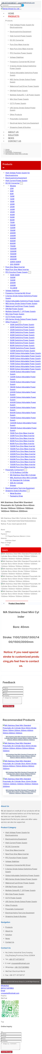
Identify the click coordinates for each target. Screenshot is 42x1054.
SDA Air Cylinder (16, 483)
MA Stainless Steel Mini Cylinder (23, 475)
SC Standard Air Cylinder (20, 480)
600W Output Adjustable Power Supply (25, 361)
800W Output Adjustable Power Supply (25, 366)
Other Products (16, 114)
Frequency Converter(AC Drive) (22, 62)
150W (12, 201)
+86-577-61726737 (8, 3)
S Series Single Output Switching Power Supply (23, 67)
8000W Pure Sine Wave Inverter (22, 467)
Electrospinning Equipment (20, 32)
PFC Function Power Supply (21, 53)
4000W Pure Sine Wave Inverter (23, 457)
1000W (12, 225)
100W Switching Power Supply (22, 324)
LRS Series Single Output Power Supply (23, 109)
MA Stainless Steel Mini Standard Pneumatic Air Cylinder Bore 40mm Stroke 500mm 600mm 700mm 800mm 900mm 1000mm (21, 773)
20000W (13, 259)
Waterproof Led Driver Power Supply (24, 86)
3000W (13, 235)
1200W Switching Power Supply (22, 351)
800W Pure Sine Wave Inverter (22, 443)
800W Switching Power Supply (22, 345)
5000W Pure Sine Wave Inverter (22, 459)
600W (12, 220)
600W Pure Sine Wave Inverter (22, 441)
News (11, 138)
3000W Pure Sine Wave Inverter (23, 454)
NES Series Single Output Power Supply (23, 80)
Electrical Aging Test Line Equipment (24, 123)
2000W (13, 233)
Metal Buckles (15, 493)
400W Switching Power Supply (22, 335)
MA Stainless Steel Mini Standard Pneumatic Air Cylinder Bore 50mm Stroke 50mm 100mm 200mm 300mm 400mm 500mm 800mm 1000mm (21, 738)
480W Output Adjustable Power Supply (25, 356)
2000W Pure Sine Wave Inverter (22, 451)
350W (12, 212)
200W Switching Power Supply (22, 327)
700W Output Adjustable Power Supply (25, 364)
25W (12, 188)
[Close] (2, 1031)
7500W (13, 246)
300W (12, 209)
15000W (13, 254)
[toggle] (20, 9)
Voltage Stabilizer (17, 57)
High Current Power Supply (21, 36)
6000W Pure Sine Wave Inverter (22, 462)
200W (12, 204)
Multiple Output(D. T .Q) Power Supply (25, 95)
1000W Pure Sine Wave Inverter (22, 446)
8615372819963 (7, 988)
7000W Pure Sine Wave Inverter (22, 464)
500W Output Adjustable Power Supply (25, 358)
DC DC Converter (17, 40)
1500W (12, 230)
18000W (13, 256)
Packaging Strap (16, 496)
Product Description (17, 603)
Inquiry (5, 550)
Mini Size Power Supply (19, 99)
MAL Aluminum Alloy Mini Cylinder (23, 478)
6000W (13, 243)
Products (13, 16)
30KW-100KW (15, 262)
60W (12, 194)
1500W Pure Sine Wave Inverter (22, 449)
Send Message (8, 706)
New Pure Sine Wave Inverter (21, 49)
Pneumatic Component (19, 119)
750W (12, 222)
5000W (13, 241)
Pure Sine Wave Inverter (19, 44)
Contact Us (14, 141)
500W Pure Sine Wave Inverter (22, 438)
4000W (13, 238)
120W (12, 199)
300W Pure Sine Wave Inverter (22, 436)
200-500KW (14, 264)
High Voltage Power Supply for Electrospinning (22, 26)
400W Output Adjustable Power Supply (25, 353)
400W (12, 215)
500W (12, 217)
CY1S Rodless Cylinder (19, 472)
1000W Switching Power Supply (22, 348)
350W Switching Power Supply (22, 330)
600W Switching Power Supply (22, 343)
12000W (13, 251)
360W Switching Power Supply (22, 332)
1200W (12, 228)
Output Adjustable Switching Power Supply (24, 74)
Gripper (13, 485)
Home (11, 13)
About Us (13, 132)
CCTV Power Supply (18, 103)
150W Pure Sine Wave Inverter (22, 433)
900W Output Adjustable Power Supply (25, 369)
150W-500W (15, 275)
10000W (13, 249)
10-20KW (13, 288)
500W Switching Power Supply (22, 340)
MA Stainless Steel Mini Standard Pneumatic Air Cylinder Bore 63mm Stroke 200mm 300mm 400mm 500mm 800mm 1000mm (21, 756)
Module (13, 186)
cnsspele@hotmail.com (26, 3)
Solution (13, 135)
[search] (23, 5)
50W (12, 191)
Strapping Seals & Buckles (20, 127)
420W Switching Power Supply (22, 337)
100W (12, 196)
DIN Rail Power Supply (19, 91)
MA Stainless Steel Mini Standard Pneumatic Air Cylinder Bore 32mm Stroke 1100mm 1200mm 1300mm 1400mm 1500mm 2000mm (21, 791)
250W (12, 207)
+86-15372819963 (21, 967)
